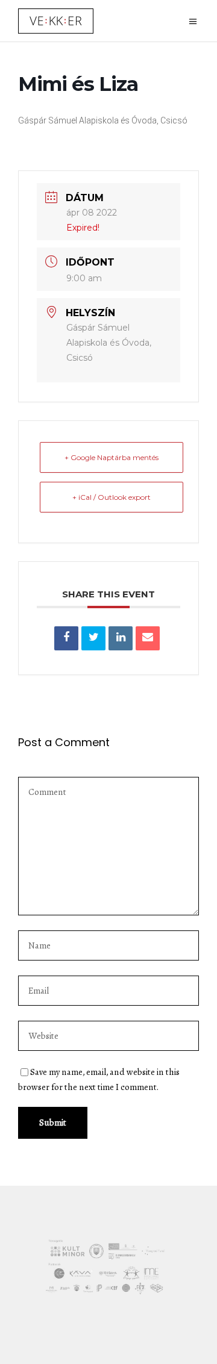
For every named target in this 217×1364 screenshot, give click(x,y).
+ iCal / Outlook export (111, 497)
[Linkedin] (120, 638)
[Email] (148, 638)
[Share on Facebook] (66, 638)
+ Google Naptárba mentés (111, 457)
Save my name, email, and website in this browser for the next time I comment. (99, 1079)
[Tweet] (93, 638)
